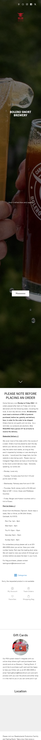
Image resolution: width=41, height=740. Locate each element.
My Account (12, 591)
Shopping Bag (28, 599)
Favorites (12, 599)
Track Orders (28, 591)
